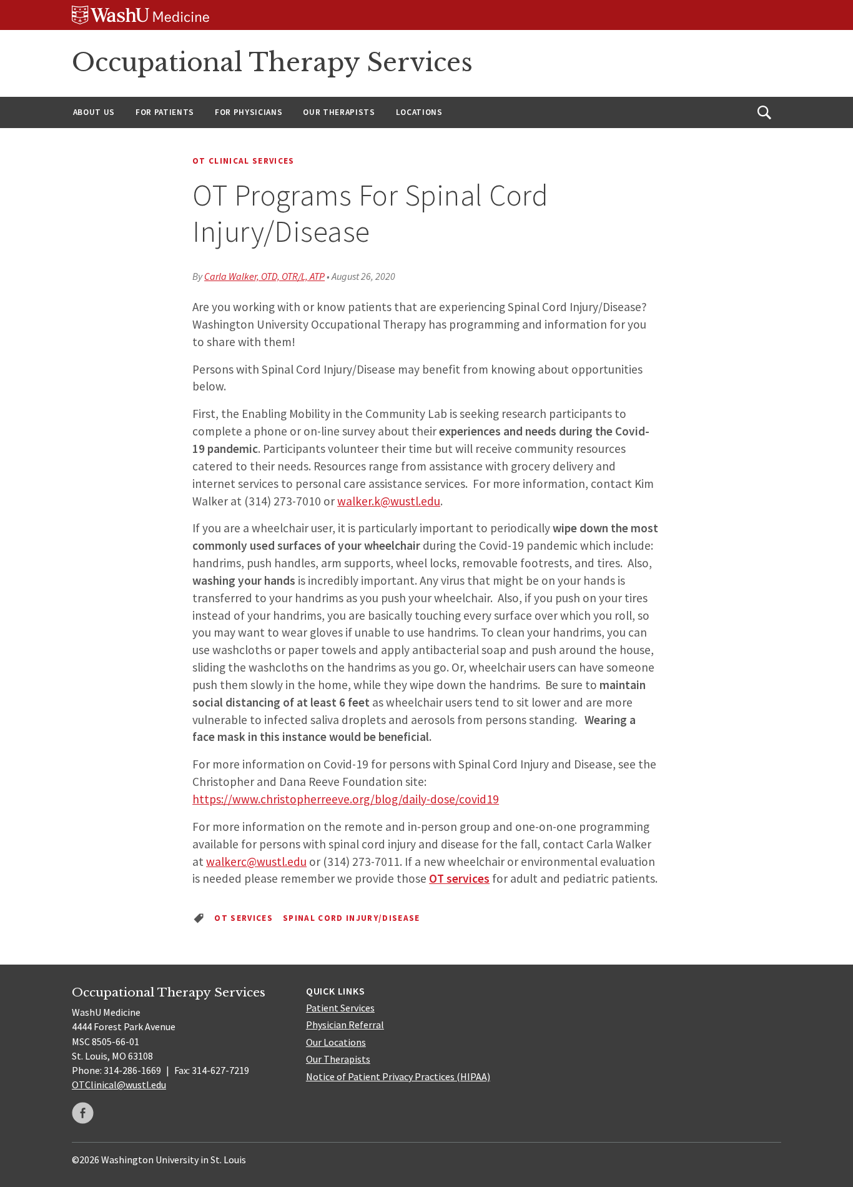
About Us (94, 112)
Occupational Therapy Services (272, 62)
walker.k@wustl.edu (388, 501)
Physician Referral (345, 1024)
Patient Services (340, 1007)
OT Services (243, 918)
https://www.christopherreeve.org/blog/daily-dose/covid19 (345, 799)
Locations (419, 112)
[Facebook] (83, 1113)
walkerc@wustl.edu (256, 861)
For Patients (165, 112)
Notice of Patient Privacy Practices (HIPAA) (398, 1076)
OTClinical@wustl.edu (119, 1084)
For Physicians (248, 112)
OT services (459, 878)
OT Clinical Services (243, 161)
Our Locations (336, 1042)
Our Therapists (339, 112)
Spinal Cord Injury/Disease (351, 918)
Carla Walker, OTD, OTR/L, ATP (264, 276)
